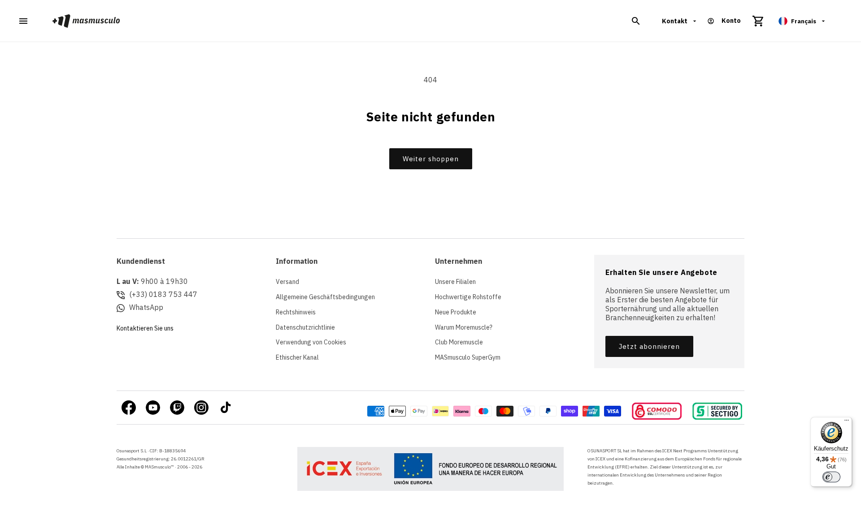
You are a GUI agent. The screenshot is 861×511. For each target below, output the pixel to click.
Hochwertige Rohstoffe (468, 297)
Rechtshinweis (296, 312)
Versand (287, 282)
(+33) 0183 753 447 (163, 294)
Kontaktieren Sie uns (145, 328)
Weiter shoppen (431, 159)
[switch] (831, 477)
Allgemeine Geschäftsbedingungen (325, 297)
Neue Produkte (455, 312)
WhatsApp (146, 307)
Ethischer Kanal (297, 357)
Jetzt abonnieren (649, 346)
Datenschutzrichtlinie (305, 327)
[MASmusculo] (86, 21)
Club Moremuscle (459, 342)
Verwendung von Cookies (311, 342)
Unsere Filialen (455, 282)
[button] (636, 21)
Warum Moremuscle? (463, 327)
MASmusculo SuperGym (467, 357)
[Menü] (846, 422)
